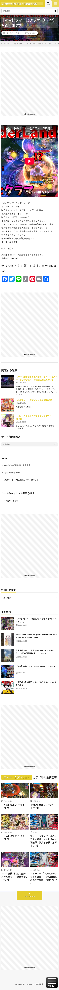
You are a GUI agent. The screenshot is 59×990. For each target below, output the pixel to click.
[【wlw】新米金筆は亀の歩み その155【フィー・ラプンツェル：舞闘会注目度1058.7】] (7, 381)
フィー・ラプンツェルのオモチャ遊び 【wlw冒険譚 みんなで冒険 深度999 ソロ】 (44, 878)
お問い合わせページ (12, 472)
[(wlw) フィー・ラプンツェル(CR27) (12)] (7, 405)
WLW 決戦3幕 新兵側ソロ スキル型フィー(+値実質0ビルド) (14, 876)
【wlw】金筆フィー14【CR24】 (12, 806)
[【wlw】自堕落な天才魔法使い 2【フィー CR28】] (7, 420)
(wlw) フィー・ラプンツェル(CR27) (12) (34, 400)
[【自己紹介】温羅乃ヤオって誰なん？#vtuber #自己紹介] (7, 687)
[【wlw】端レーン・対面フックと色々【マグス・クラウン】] (7, 623)
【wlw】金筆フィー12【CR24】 (12, 838)
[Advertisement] (29, 82)
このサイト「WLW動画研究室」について (21, 480)
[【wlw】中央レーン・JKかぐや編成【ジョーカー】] (7, 671)
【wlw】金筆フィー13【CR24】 (41, 806)
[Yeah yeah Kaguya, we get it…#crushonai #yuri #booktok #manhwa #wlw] (7, 639)
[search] (55, 11)
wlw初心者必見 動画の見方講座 (17, 465)
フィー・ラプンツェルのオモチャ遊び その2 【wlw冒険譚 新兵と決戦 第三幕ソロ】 (43, 841)
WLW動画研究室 (36, 984)
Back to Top (29, 896)
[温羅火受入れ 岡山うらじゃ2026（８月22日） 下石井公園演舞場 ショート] (7, 655)
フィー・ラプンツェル (26, 33)
